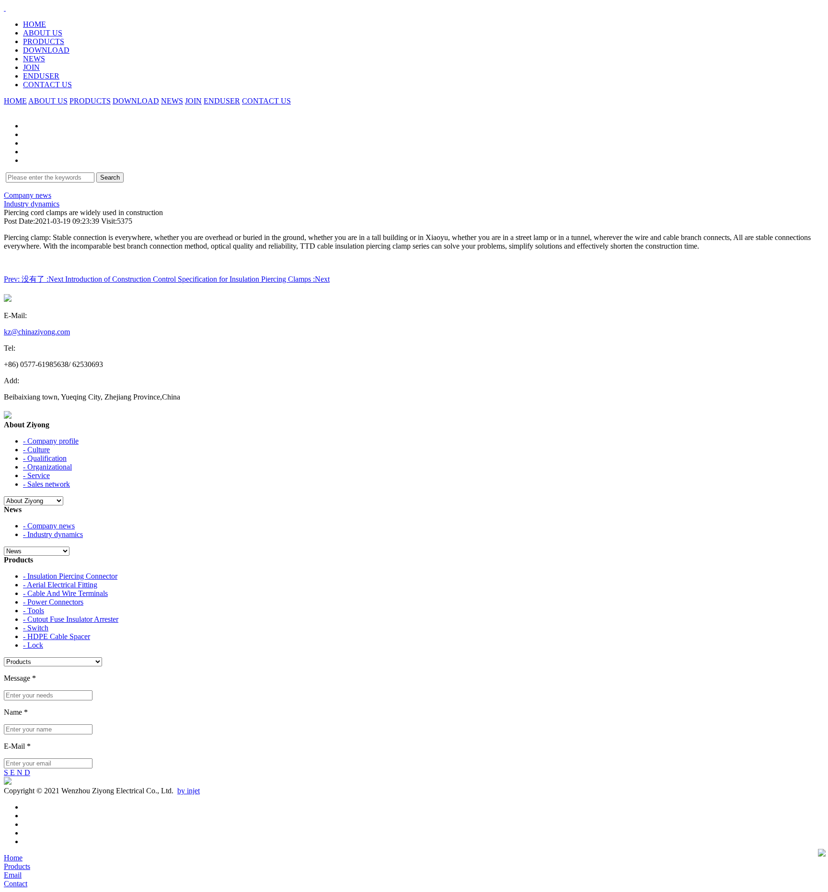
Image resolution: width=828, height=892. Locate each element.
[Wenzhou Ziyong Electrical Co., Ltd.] (5, 8)
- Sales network (46, 484)
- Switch (35, 628)
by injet (188, 791)
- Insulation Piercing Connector (70, 576)
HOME (34, 24)
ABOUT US (42, 33)
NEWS (34, 59)
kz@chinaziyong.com (37, 332)
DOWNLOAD (46, 50)
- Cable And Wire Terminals (65, 593)
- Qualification (45, 458)
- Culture (36, 450)
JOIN (31, 67)
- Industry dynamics (53, 534)
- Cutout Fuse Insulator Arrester (70, 619)
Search (110, 177)
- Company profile (51, 441)
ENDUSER (41, 76)
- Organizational (47, 467)
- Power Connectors (53, 602)
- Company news (49, 526)
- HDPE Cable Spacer (56, 636)
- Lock (33, 645)
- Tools (33, 610)
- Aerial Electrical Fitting (60, 585)
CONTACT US (47, 84)
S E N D (17, 772)
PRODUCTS (43, 41)
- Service (36, 475)
